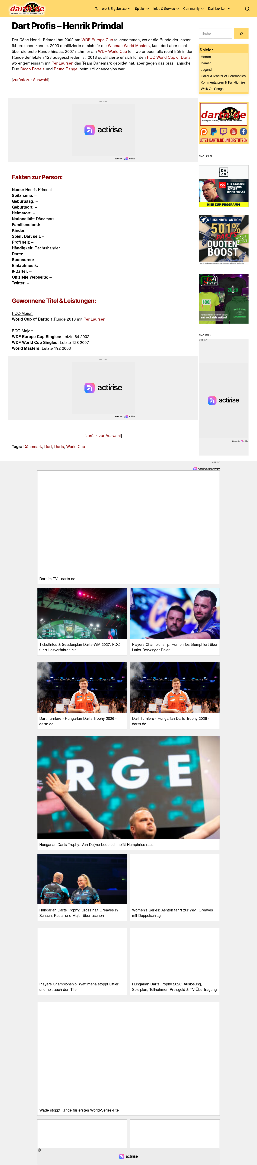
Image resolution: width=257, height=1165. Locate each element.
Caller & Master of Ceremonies (223, 75)
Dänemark (32, 446)
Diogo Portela (32, 69)
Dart (48, 446)
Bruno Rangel (66, 69)
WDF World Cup (112, 51)
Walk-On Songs (212, 88)
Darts (59, 446)
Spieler (140, 8)
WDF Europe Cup (97, 39)
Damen (206, 62)
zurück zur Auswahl (30, 79)
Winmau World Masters (129, 45)
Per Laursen (62, 63)
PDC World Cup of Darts (169, 57)
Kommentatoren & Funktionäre (223, 82)
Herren (206, 56)
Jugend (206, 69)
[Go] (241, 33)
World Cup (75, 446)
